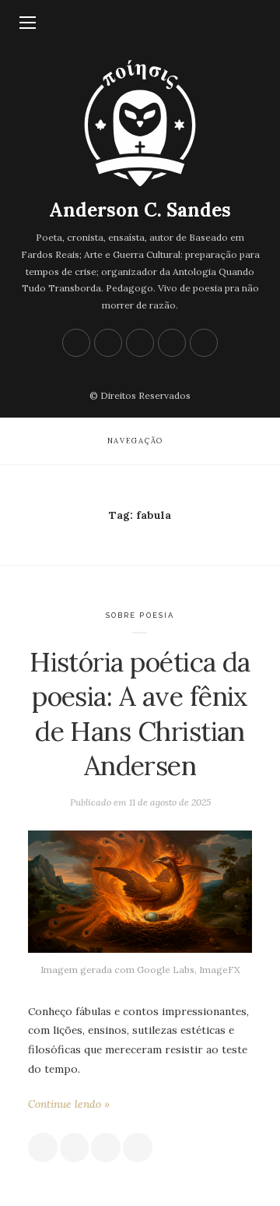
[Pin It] (106, 1147)
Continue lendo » (69, 1104)
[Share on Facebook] (43, 1147)
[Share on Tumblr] (137, 1147)
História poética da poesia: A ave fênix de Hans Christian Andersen (140, 714)
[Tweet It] (74, 1147)
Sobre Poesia (140, 615)
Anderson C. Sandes (140, 210)
